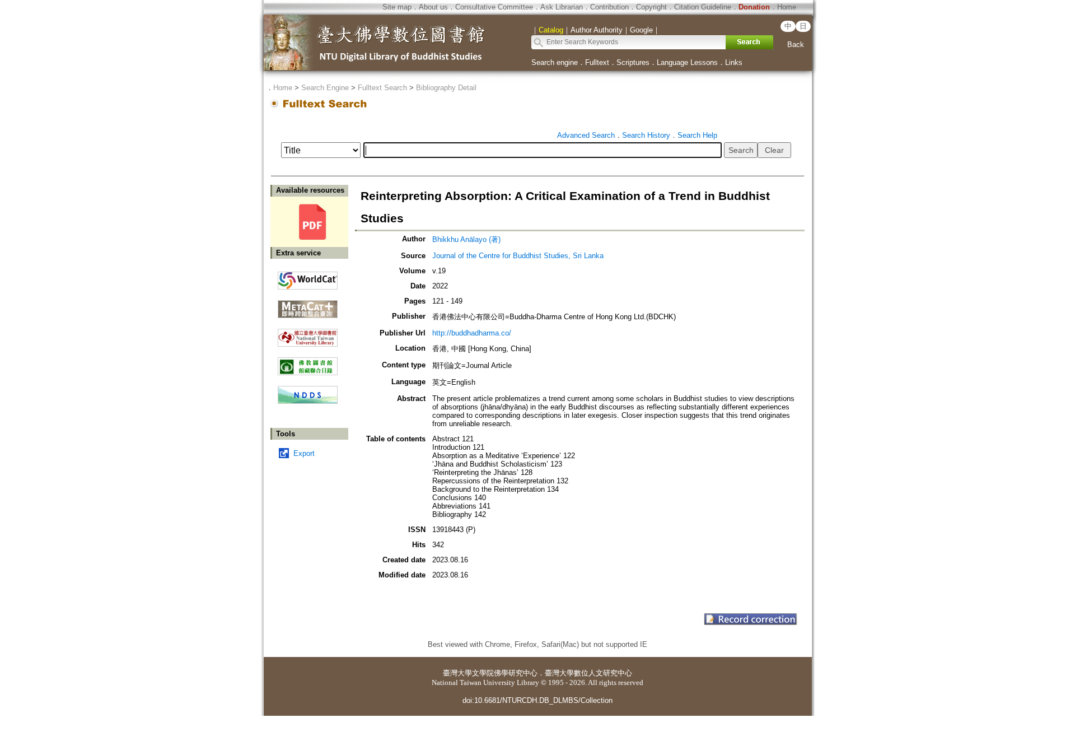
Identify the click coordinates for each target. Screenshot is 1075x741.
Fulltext (597, 62)
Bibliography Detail (446, 87)
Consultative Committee (494, 7)
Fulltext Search (382, 87)
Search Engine (325, 87)
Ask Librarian (561, 7)
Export (304, 453)
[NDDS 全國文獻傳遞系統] (308, 401)
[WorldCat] (308, 278)
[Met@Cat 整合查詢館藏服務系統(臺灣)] (308, 305)
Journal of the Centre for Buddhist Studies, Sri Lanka (518, 255)
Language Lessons (687, 62)
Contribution (609, 7)
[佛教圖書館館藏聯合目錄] (308, 362)
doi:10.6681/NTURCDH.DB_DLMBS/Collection (537, 700)
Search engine (554, 62)
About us (433, 7)
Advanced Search (586, 135)
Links (733, 62)
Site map (397, 7)
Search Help (697, 135)
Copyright (651, 7)
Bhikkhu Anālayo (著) (466, 239)
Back (795, 44)
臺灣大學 (457, 673)
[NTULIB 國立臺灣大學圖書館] (308, 333)
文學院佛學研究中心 (505, 673)
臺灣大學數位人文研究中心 (588, 673)
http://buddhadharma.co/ (471, 333)
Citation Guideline (702, 7)
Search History (646, 135)
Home (786, 7)
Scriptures (632, 62)
